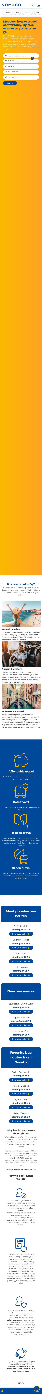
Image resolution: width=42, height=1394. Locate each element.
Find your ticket (19, 934)
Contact (8, 12)
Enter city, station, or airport (17, 56)
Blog (37, 12)
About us (27, 12)
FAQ (17, 12)
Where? (11, 60)
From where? (13, 55)
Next (8, 83)
